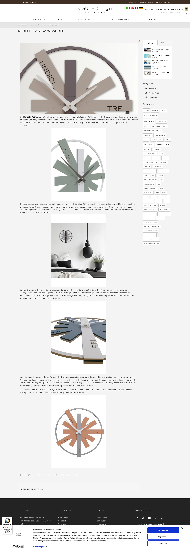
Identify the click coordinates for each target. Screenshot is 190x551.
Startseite (22, 25)
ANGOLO (167, 201)
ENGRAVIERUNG (158, 166)
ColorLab (62, 520)
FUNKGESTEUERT (163, 171)
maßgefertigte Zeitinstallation (152, 226)
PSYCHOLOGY (153, 205)
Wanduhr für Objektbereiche (151, 239)
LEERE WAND (147, 166)
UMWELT (146, 175)
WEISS (157, 192)
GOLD (161, 188)
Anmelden (159, 9)
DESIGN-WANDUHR (164, 209)
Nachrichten (51, 475)
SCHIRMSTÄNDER (148, 201)
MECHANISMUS (148, 145)
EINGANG (146, 196)
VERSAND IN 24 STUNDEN (150, 179)
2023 (153, 175)
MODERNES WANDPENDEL (150, 188)
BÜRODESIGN (160, 218)
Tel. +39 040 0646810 (146, 2)
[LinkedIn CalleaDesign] (161, 518)
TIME (145, 205)
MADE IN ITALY (65, 475)
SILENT (161, 153)
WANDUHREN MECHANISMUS (159, 126)
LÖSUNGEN (165, 158)
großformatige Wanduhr (149, 234)
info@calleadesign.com (162, 2)
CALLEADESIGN (162, 144)
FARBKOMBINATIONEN (150, 153)
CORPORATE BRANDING (164, 213)
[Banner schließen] (182, 528)
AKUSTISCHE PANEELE (149, 213)
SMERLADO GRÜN (148, 192)
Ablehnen (163, 543)
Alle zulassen (163, 530)
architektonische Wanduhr (150, 230)
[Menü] (11, 518)
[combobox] (174, 12)
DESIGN (146, 110)
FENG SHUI (158, 201)
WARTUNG (146, 126)
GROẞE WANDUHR (160, 135)
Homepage (63, 517)
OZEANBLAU (157, 149)
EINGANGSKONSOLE (164, 196)
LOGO (161, 179)
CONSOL (164, 192)
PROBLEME (147, 158)
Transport (101, 524)
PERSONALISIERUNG (149, 171)
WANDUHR (72, 475)
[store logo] (95, 10)
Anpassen (162, 537)
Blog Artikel (153, 93)
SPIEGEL (154, 196)
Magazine (33, 25)
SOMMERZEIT (163, 162)
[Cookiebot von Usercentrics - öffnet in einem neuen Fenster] (18, 546)
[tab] (150, 43)
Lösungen (152, 97)
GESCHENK (155, 110)
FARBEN (146, 139)
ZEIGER (168, 139)
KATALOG (160, 175)
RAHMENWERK (147, 135)
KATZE (153, 139)
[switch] (7, 531)
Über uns (62, 524)
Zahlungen (101, 520)
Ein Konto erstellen (175, 9)
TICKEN (160, 139)
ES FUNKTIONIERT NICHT (150, 162)
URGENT (164, 110)
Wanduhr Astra (30, 117)
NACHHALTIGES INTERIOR (150, 222)
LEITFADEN (156, 158)
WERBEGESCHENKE (149, 184)
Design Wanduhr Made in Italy (151, 243)
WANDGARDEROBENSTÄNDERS (152, 130)
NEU (77, 475)
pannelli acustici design (150, 209)
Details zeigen (38, 547)
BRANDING (162, 205)
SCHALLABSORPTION (149, 218)
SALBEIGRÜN (147, 149)
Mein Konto (102, 517)
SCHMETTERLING (161, 121)
